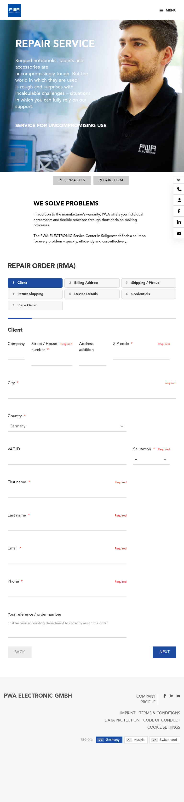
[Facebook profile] (163, 696)
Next (165, 652)
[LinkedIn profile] (170, 696)
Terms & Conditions (159, 713)
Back (19, 652)
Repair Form (111, 180)
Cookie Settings (163, 728)
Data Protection (122, 720)
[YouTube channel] (176, 696)
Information (72, 180)
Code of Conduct (161, 720)
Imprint (127, 713)
